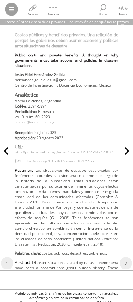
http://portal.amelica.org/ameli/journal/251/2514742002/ (64, 152)
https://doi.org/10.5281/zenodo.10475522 (59, 161)
